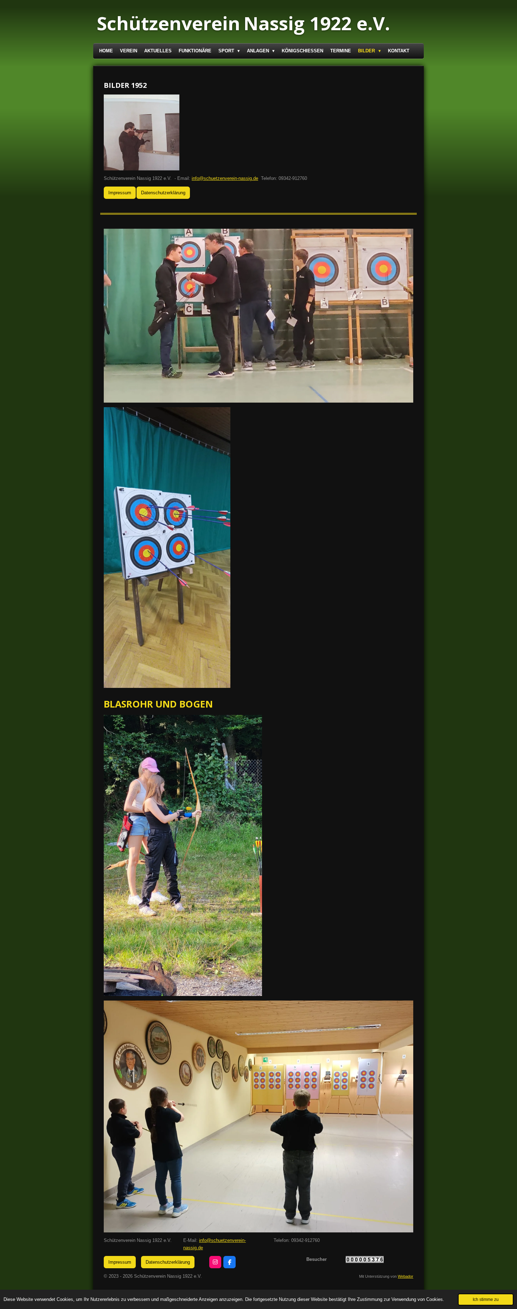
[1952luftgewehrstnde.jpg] (142, 132)
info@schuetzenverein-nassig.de (225, 178)
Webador (405, 1276)
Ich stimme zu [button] (486, 1299)
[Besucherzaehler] (365, 1261)
